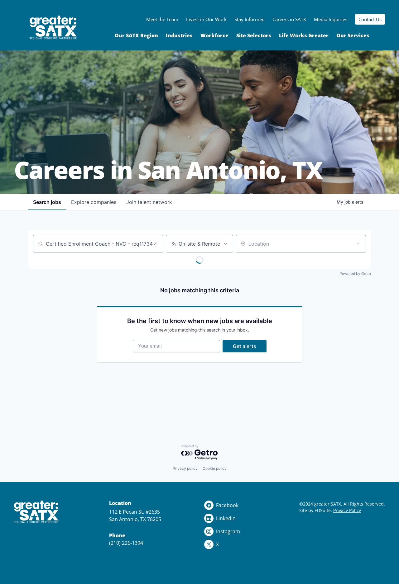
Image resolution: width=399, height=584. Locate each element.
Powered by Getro (355, 273)
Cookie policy (215, 468)
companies (93, 202)
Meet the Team (162, 19)
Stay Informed (249, 19)
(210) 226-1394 (126, 542)
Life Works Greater (304, 35)
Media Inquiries (330, 19)
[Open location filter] (358, 244)
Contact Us (370, 19)
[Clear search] (155, 244)
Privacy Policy (347, 510)
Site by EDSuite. (315, 510)
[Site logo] (53, 28)
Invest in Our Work (206, 19)
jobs (47, 202)
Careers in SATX (289, 19)
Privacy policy (185, 468)
